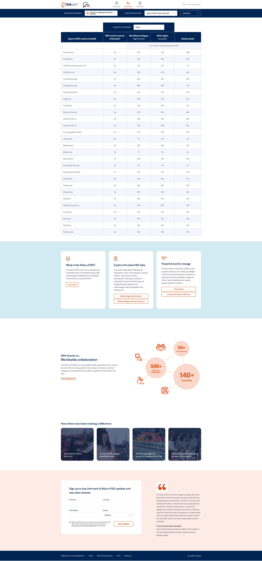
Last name (106, 500)
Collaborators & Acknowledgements (72, 556)
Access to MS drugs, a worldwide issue (110, 455)
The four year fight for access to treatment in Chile (149, 455)
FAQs (118, 556)
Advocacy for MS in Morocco (73, 455)
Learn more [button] (72, 284)
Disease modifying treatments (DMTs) (101, 13)
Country (105, 510)
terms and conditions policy (89, 526)
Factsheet (140, 6)
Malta (138, 27)
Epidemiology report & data (130, 296)
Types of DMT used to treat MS (158, 13)
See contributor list (68, 378)
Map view (116, 6)
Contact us (128, 556)
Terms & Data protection (105, 556)
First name (72, 500)
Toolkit (90, 556)
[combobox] (118, 515)
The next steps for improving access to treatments (184, 455)
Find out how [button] (179, 289)
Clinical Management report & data (130, 301)
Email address (73, 510)
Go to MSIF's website (194, 4)
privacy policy (75, 526)
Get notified (123, 523)
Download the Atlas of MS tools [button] (178, 294)
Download (186, 13)
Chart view (128, 6)
